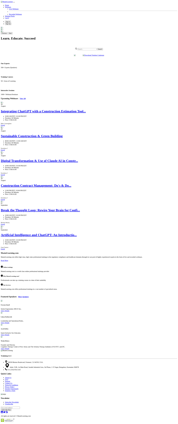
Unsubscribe (9, 404)
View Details (5, 311)
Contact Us (8, 383)
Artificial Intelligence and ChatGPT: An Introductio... (39, 235)
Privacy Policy (9, 387)
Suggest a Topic (10, 391)
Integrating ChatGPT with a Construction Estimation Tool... (43, 111)
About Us (8, 378)
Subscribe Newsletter (12, 402)
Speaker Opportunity (12, 389)
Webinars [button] (8, 7)
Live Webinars (14, 9)
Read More (4, 260)
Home (7, 5)
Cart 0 (7, 18)
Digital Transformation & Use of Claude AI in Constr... (39, 161)
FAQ (6, 379)
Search (100, 49)
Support (7, 381)
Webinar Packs (10, 16)
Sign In (8, 21)
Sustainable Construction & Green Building (32, 136)
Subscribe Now (6, 410)
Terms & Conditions (11, 385)
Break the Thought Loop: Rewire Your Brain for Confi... (40, 210)
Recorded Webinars (15, 14)
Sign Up (8, 24)
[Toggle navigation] (14, 2)
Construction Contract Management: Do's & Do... (36, 185)
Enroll (3, 125)
